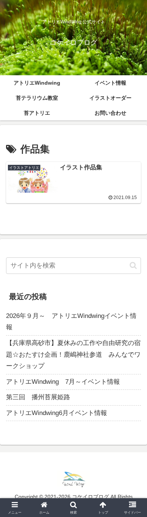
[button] (133, 265)
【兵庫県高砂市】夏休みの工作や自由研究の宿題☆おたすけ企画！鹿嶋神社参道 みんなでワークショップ (73, 354)
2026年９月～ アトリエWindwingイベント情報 (71, 321)
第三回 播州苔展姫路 (38, 397)
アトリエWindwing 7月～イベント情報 (63, 381)
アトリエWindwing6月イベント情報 (56, 413)
